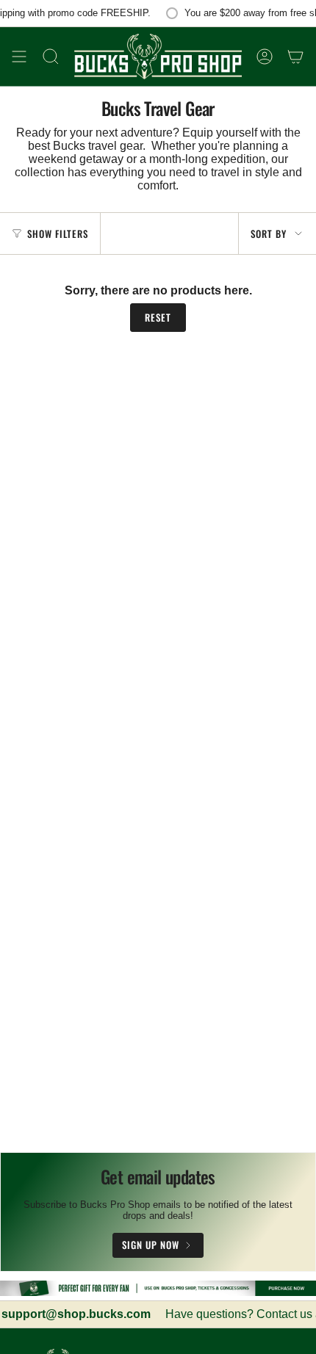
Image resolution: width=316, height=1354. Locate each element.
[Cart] (295, 56)
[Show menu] (19, 56)
